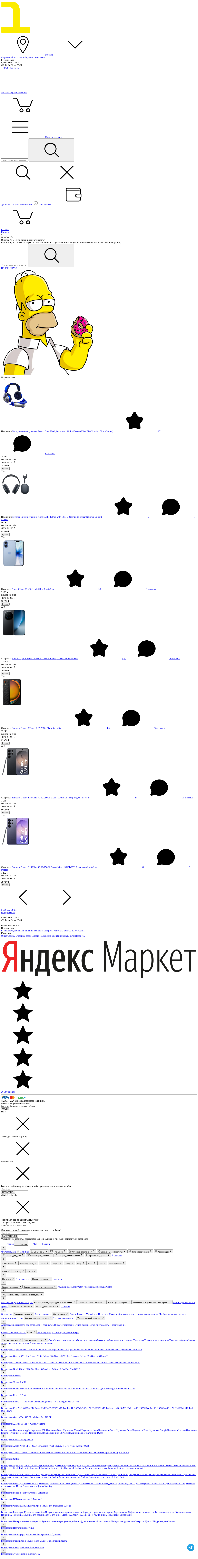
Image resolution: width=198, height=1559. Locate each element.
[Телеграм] (23, 90)
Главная (5, 229)
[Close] (23, 1134)
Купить (5, 469)
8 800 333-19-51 (9, 910)
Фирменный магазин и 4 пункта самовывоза (23, 57)
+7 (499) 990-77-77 (10, 68)
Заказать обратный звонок (14, 92)
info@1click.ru (8, 912)
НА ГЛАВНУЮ (9, 268)
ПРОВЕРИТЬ (8, 1192)
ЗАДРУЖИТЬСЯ (9, 1236)
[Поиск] (51, 149)
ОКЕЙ (5, 1109)
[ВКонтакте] (67, 90)
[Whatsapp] (111, 90)
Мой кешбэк (45, 204)
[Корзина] (23, 227)
